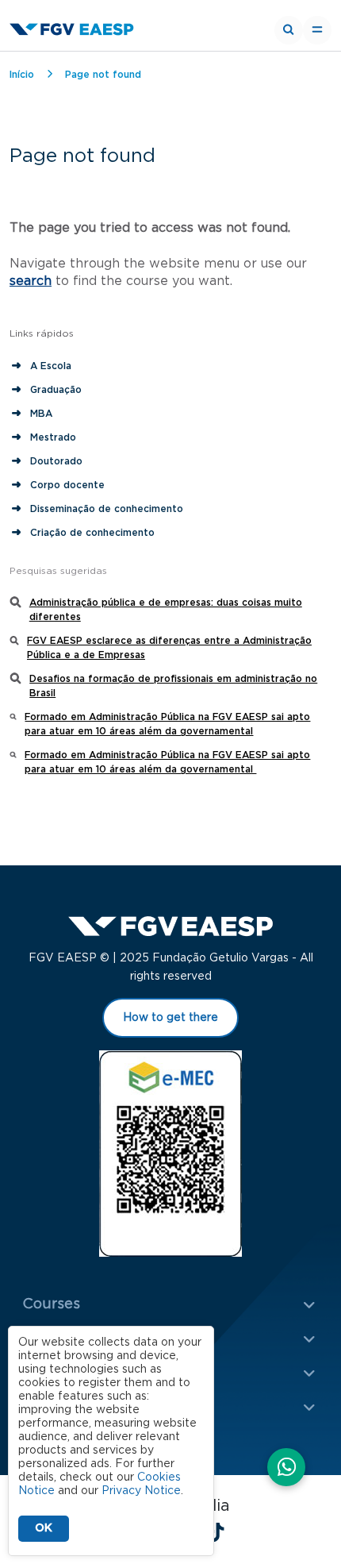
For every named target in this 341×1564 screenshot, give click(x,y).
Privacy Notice (141, 1491)
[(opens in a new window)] (286, 1468)
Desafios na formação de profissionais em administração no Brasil (173, 686)
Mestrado (53, 437)
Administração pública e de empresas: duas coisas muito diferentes (165, 610)
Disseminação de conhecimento (106, 509)
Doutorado (56, 461)
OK (43, 1528)
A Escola (50, 366)
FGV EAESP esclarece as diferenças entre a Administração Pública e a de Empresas (169, 648)
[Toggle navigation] (317, 30)
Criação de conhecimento (94, 532)
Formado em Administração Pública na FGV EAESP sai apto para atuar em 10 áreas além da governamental (167, 724)
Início (22, 74)
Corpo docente (67, 485)
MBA (41, 413)
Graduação (56, 390)
